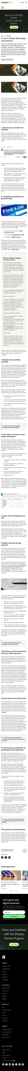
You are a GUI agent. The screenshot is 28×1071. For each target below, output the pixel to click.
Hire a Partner (5, 1034)
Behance (18, 237)
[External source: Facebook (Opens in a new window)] (2, 857)
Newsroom (5, 977)
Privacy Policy (5, 1055)
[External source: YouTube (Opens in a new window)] (10, 1064)
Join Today (14, 27)
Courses (4, 1015)
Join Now (21, 2)
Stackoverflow (16, 234)
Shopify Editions (6, 969)
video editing (9, 327)
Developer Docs (6, 988)
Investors (4, 974)
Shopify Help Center (7, 1029)
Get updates (14, 916)
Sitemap (4, 1058)
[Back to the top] (3, 957)
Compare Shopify (6, 1010)
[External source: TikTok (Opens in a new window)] (16, 1064)
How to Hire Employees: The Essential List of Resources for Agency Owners (13, 820)
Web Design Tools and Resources (9, 882)
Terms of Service (6, 1049)
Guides (4, 1012)
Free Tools (4, 1018)
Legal (3, 1052)
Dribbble (13, 237)
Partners (4, 996)
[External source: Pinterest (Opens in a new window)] (23, 1064)
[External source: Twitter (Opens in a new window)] (6, 857)
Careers (4, 971)
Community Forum (6, 1032)
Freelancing (8, 36)
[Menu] (26, 2)
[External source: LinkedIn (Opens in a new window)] (9, 857)
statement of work (19, 597)
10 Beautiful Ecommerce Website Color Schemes (10, 885)
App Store (4, 993)
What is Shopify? (6, 966)
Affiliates (4, 999)
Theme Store (5, 990)
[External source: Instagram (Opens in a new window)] (13, 1064)
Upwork (8, 232)
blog (2, 36)
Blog (3, 1007)
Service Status (5, 1037)
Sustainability (5, 979)
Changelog (4, 1021)
